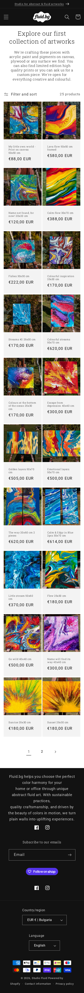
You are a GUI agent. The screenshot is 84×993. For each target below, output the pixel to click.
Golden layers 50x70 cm (21, 470)
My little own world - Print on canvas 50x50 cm (22, 149)
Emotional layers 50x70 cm (58, 470)
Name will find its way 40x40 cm (59, 660)
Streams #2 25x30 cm (22, 339)
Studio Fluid (39, 978)
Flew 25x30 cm (56, 595)
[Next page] (55, 751)
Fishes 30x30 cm (19, 276)
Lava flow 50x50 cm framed (60, 148)
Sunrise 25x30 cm (20, 722)
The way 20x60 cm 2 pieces (22, 534)
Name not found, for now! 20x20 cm (21, 214)
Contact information (38, 983)
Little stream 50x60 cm (21, 597)
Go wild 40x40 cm (20, 658)
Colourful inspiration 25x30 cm (60, 278)
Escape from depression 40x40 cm (60, 404)
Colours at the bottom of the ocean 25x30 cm (22, 406)
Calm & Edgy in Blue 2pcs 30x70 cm (60, 534)
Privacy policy (65, 983)
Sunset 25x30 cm (58, 722)
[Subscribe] (69, 855)
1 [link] (29, 751)
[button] (6, 17)
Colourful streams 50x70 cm (58, 341)
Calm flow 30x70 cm (60, 212)
